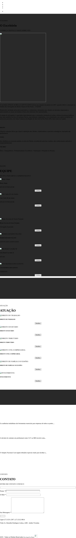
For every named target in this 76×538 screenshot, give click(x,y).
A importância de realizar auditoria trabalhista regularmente (17, 419)
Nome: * (3, 491)
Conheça (38, 190)
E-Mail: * (3, 495)
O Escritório (8, 2)
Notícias (6, 8)
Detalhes (38, 323)
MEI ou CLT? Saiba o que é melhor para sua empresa (15, 434)
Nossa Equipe (8, 4)
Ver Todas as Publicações (8, 459)
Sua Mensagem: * (5, 512)
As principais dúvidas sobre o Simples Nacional (13, 449)
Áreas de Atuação (9, 6)
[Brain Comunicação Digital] (36, 537)
